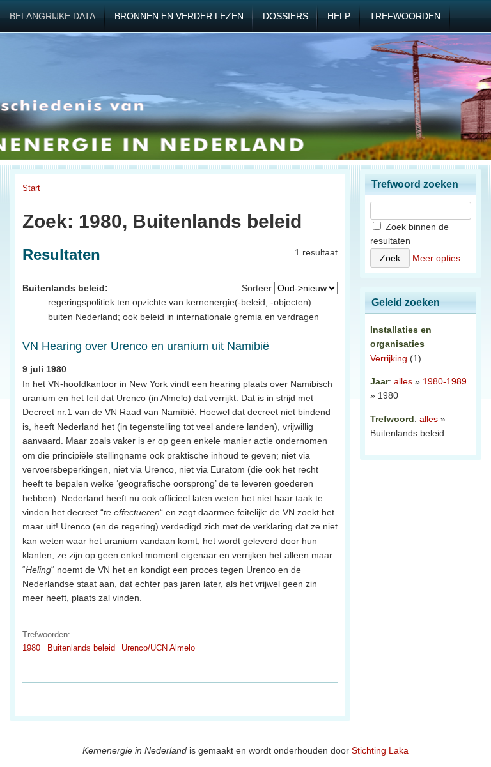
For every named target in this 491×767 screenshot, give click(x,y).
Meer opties (436, 258)
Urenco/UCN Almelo (158, 648)
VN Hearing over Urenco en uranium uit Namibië (145, 346)
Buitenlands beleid (81, 648)
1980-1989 (445, 381)
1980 (31, 648)
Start (31, 188)
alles (403, 381)
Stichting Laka (380, 750)
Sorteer (257, 288)
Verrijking (388, 358)
